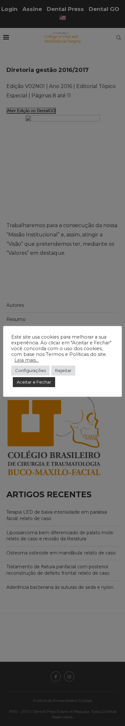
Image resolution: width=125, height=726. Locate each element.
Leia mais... (26, 360)
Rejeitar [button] (63, 370)
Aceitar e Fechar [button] (34, 382)
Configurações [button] (30, 370)
